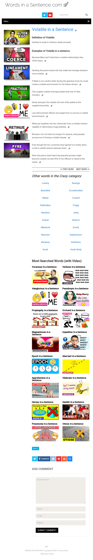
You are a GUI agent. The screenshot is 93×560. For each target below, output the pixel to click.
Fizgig (76, 205)
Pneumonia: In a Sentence (44, 424)
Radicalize (45, 205)
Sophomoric (76, 234)
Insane (45, 220)
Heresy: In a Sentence (42, 402)
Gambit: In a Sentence (73, 402)
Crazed (76, 197)
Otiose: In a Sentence (72, 424)
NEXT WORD (81, 169)
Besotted (45, 190)
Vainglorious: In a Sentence (45, 288)
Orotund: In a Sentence (73, 310)
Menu (6, 21)
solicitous (76, 242)
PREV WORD (68, 169)
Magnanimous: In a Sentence (41, 333)
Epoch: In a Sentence (42, 356)
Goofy (76, 227)
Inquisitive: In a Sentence (74, 332)
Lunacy (45, 183)
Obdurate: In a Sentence (74, 378)
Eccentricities (76, 190)
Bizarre (76, 220)
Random (45, 212)
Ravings (76, 183)
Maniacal (45, 227)
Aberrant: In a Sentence (74, 356)
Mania (45, 197)
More (35, 448)
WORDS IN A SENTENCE (34, 551)
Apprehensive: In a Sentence (41, 379)
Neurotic (45, 234)
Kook (45, 249)
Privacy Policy (63, 551)
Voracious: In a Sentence (44, 267)
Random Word (48, 554)
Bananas (45, 242)
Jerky (76, 212)
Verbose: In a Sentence (73, 267)
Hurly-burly (75, 249)
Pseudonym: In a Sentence (75, 288)
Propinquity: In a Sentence (45, 310)
